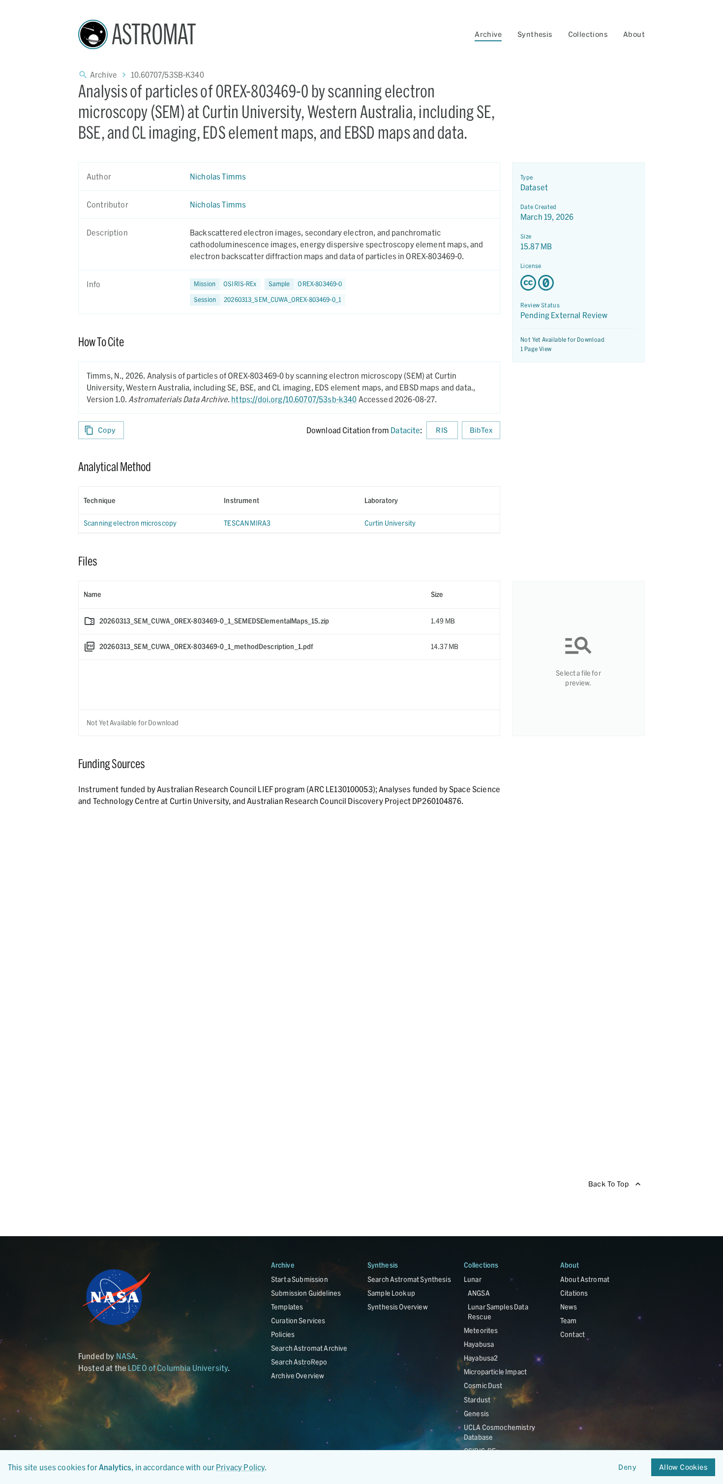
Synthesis (534, 34)
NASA (126, 1356)
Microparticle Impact (495, 1371)
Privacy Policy (240, 1467)
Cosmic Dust (483, 1385)
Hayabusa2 (481, 1358)
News (568, 1307)
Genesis (476, 1413)
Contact (572, 1334)
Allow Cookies (683, 1467)
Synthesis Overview (397, 1307)
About (634, 34)
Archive (488, 34)
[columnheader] (149, 500)
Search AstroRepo (299, 1362)
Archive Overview (297, 1375)
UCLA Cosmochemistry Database (499, 1432)
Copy (107, 430)
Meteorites (481, 1330)
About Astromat (584, 1279)
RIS (442, 430)
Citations (574, 1293)
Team (568, 1320)
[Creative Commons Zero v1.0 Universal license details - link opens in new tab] (578, 283)
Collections (587, 34)
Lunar (473, 1279)
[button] (305, 284)
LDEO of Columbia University (178, 1367)
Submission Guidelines (306, 1293)
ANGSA (479, 1293)
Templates (287, 1307)
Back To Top (608, 1184)
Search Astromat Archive (309, 1348)
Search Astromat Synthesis (409, 1279)
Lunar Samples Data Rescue (498, 1312)
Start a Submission (299, 1279)
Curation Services (298, 1320)
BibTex (481, 430)
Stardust (477, 1399)
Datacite (405, 430)
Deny (627, 1467)
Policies (283, 1334)
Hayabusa (479, 1344)
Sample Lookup (391, 1293)
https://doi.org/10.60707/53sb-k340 (294, 399)
